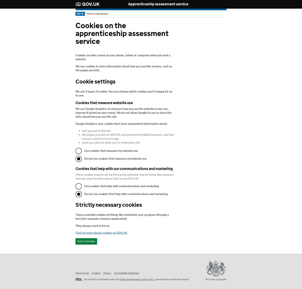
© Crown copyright (216, 279)
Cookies (96, 273)
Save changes (86, 241)
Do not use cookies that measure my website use (115, 159)
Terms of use (82, 273)
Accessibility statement (126, 273)
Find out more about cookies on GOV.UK (102, 233)
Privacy (107, 273)
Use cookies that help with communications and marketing (121, 186)
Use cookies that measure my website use (111, 151)
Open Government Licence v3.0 (137, 279)
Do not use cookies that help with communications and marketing (126, 194)
